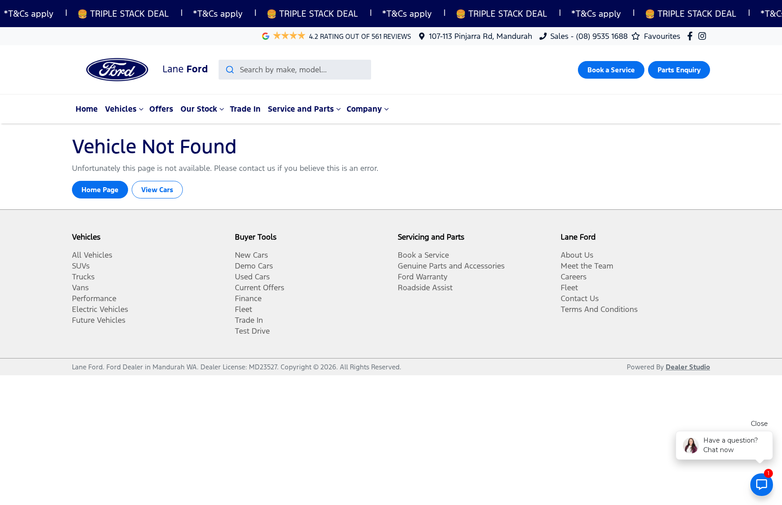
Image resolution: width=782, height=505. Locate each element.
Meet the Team (587, 266)
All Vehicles (92, 255)
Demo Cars (254, 266)
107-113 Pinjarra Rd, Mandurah (480, 36)
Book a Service (611, 70)
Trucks (83, 277)
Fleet (243, 309)
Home (87, 109)
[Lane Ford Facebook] (692, 36)
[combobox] (295, 70)
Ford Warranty (423, 277)
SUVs (81, 266)
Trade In (245, 109)
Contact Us (580, 298)
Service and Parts (301, 109)
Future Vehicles (98, 320)
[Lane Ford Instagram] (704, 36)
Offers (161, 109)
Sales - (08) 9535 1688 (589, 36)
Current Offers (259, 288)
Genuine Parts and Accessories (451, 266)
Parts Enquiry (679, 70)
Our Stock (199, 109)
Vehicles (121, 109)
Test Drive (252, 331)
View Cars (157, 189)
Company (364, 109)
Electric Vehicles (100, 309)
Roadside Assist (425, 288)
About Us (577, 255)
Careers (573, 277)
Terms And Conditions (599, 309)
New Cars (251, 255)
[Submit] (229, 70)
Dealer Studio (688, 367)
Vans (80, 288)
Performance (94, 298)
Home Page (100, 189)
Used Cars (252, 277)
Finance (248, 298)
